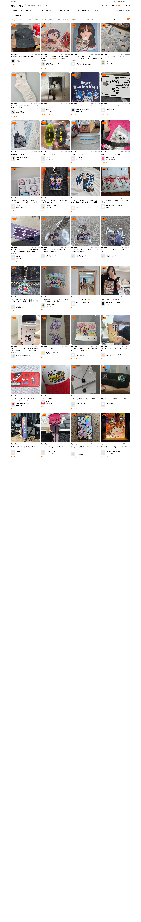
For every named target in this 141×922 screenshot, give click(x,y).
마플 (12, 1)
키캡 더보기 (13, 210)
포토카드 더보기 (74, 457)
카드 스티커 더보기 (104, 114)
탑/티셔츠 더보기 (104, 162)
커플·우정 (43, 19)
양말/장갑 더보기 (14, 116)
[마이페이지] (129, 6)
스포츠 (50, 19)
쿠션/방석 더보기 (104, 408)
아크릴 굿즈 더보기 (74, 162)
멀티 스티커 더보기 (104, 66)
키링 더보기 (43, 162)
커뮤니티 (58, 19)
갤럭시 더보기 (73, 114)
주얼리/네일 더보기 (74, 408)
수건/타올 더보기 (14, 261)
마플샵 (15, 1)
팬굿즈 (36, 19)
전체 (13, 19)
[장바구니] (126, 6)
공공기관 (81, 19)
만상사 (20, 1)
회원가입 (128, 1)
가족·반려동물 (21, 19)
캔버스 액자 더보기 (74, 68)
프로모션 (74, 19)
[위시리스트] (123, 6)
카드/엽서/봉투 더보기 (75, 358)
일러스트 (29, 19)
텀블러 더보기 (13, 360)
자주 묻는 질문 (119, 1)
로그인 (124, 1)
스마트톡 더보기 (44, 68)
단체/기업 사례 (90, 19)
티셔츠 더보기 (73, 212)
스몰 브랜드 (66, 19)
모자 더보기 (13, 65)
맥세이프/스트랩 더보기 (45, 114)
